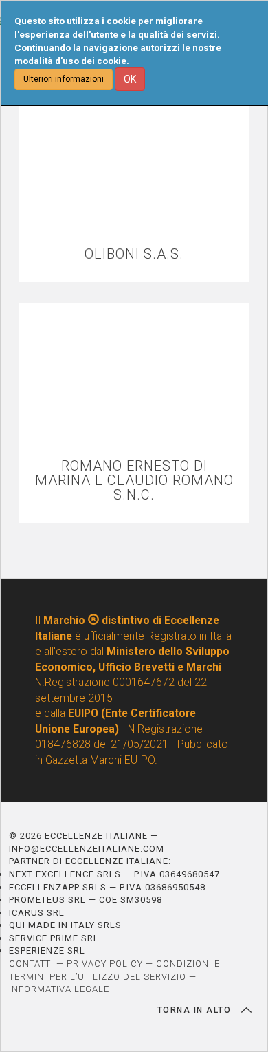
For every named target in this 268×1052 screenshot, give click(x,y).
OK (130, 79)
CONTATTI (31, 963)
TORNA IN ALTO (195, 1010)
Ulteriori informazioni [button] (63, 79)
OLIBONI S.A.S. (134, 254)
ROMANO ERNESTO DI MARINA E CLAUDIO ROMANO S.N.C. (134, 480)
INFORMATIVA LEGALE (59, 989)
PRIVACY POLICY (105, 963)
